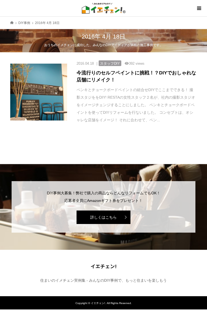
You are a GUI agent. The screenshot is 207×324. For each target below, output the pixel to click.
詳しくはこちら (103, 217)
